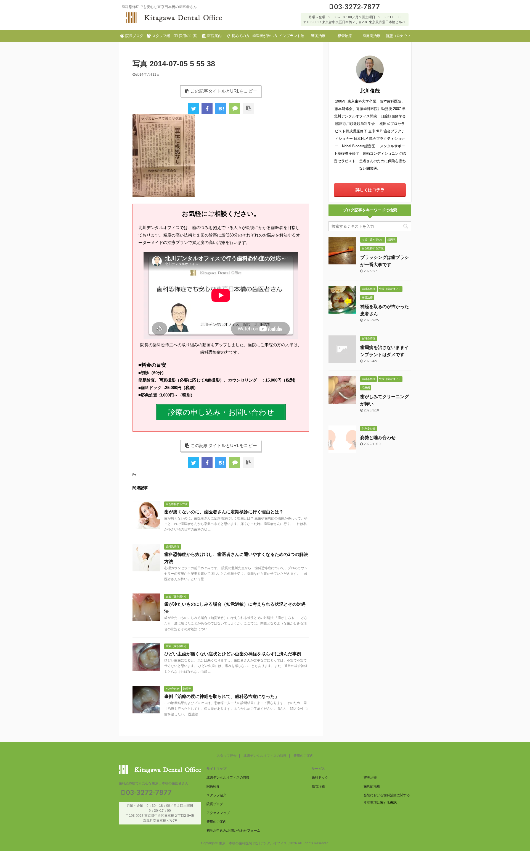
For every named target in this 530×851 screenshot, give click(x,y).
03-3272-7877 (356, 6)
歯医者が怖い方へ (264, 37)
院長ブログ (134, 36)
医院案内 (214, 36)
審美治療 (318, 36)
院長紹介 (213, 786)
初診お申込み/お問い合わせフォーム (233, 830)
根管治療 (345, 36)
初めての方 (241, 36)
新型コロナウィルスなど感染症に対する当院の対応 (398, 37)
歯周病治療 (371, 36)
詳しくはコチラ (370, 189)
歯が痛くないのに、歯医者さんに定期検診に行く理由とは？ (223, 511)
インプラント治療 (291, 37)
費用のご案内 (188, 37)
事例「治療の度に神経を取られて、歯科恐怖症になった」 (221, 696)
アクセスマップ (218, 813)
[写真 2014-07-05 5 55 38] (220, 108)
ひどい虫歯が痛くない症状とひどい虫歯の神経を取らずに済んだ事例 (232, 654)
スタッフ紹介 (161, 37)
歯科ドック (320, 777)
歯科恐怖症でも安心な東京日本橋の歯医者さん (153, 783)
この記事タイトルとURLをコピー (223, 91)
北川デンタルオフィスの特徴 (265, 756)
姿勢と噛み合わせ (378, 437)
